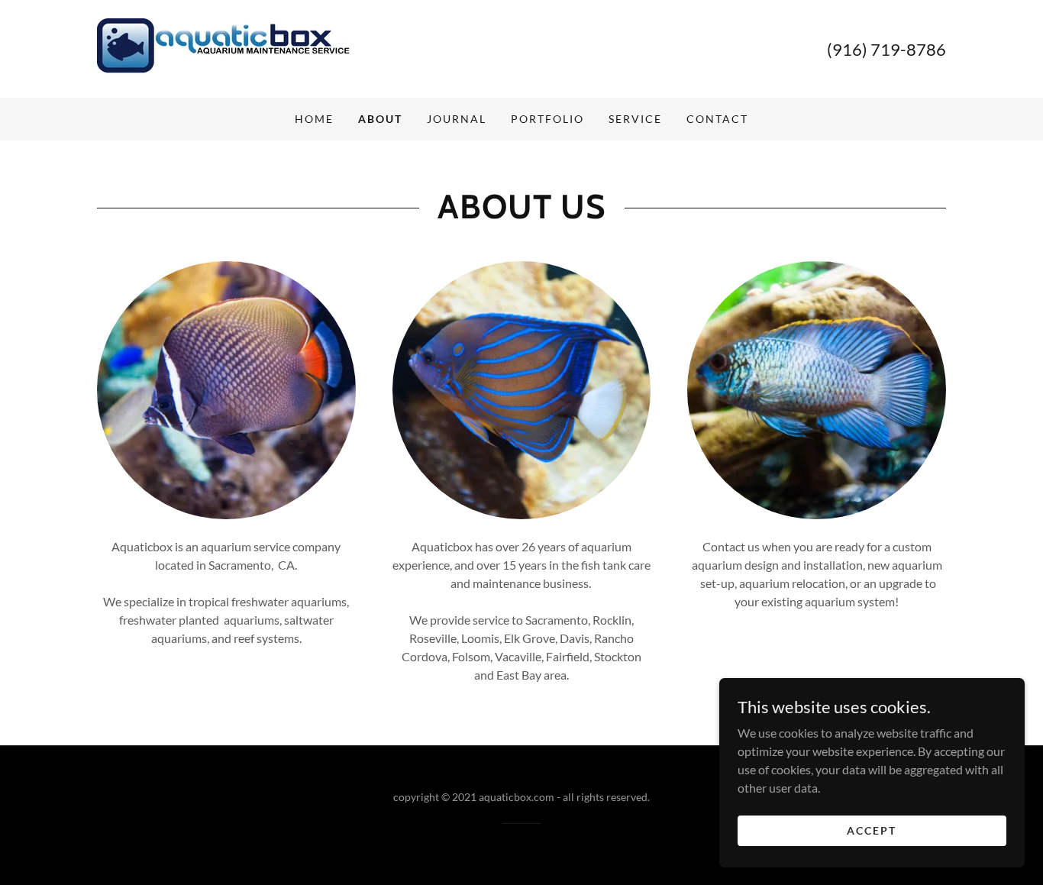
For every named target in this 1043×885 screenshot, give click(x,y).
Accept (871, 830)
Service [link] (635, 118)
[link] (223, 47)
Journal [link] (456, 118)
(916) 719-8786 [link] (886, 49)
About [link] (380, 118)
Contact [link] (717, 118)
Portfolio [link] (547, 118)
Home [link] (314, 118)
